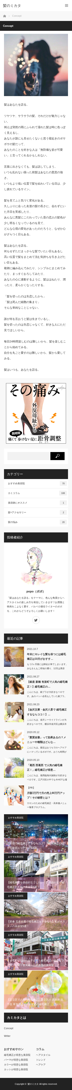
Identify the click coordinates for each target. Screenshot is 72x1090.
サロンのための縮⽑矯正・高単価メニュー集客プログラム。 (47, 805)
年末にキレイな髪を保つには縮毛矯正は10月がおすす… (46, 656)
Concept (8, 1028)
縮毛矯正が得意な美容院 (17, 1055)
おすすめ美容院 (36, 483)
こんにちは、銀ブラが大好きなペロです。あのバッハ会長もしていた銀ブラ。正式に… (47, 696)
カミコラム (36, 493)
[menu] (66, 5)
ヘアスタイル (43, 1055)
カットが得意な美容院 (16, 1069)
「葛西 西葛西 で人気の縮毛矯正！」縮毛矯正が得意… (44, 767)
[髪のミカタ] (30, 5)
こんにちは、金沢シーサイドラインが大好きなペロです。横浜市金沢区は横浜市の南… (47, 724)
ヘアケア (41, 1064)
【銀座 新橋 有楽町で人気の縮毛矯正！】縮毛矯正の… (47, 684)
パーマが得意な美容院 (16, 1059)
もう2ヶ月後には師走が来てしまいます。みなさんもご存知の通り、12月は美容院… (47, 668)
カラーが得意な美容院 (16, 1064)
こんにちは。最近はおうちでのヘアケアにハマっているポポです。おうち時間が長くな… (47, 751)
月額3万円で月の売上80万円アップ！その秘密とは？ (46, 795)
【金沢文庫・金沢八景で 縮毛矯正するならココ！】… (47, 712)
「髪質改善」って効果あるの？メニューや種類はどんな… (46, 740)
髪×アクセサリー (36, 512)
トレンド (41, 1059)
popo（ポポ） (36, 591)
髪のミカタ (33, 1084)
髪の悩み (36, 522)
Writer (7, 1036)
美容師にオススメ (36, 502)
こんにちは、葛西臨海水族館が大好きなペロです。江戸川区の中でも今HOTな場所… (47, 779)
